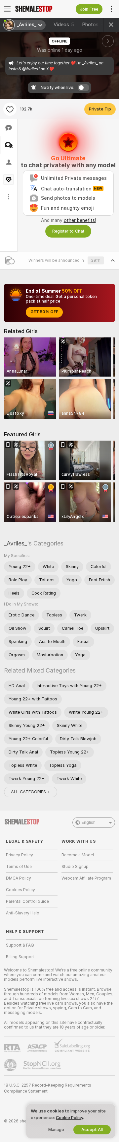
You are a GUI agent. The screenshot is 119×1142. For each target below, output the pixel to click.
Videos (64, 25)
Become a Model (77, 855)
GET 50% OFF (44, 312)
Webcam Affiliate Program (86, 878)
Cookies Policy (20, 890)
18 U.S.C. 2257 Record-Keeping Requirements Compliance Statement (47, 1088)
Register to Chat (68, 231)
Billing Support (20, 957)
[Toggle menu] (7, 9)
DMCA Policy (18, 878)
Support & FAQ (20, 945)
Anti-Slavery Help (22, 913)
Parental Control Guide (27, 901)
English (89, 822)
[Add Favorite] (10, 109)
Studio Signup (75, 866)
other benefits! (80, 220)
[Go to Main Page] (37, 9)
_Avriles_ (15, 543)
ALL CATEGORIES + (30, 791)
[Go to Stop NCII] (42, 1065)
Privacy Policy (19, 855)
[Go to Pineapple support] (11, 1065)
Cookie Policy (69, 1117)
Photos (94, 25)
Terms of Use (19, 866)
